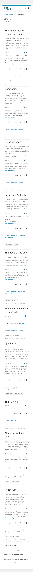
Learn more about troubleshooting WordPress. (16, 563)
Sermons (10, 14)
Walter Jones (14, 387)
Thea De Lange (9, 338)
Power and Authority (15, 195)
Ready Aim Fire (13, 489)
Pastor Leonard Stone (16, 291)
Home (5, 14)
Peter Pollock (14, 420)
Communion (11, 89)
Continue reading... (10, 64)
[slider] (11, 69)
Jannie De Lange (10, 137)
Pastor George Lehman (17, 76)
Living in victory (13, 142)
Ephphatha (10, 343)
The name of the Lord (16, 252)
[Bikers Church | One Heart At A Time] (7, 8)
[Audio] (24, 52)
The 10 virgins (12, 401)
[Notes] (26, 52)
